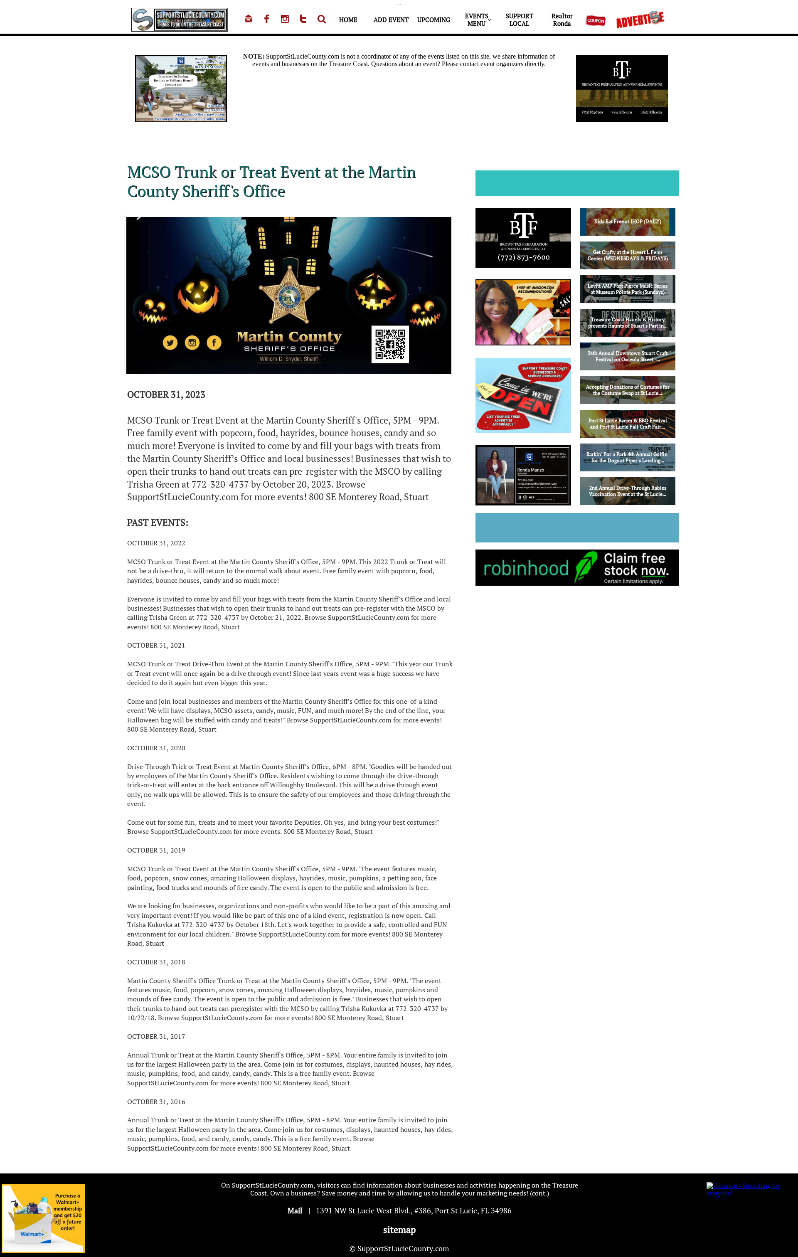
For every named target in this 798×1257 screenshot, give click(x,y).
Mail (295, 1210)
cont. (539, 1193)
